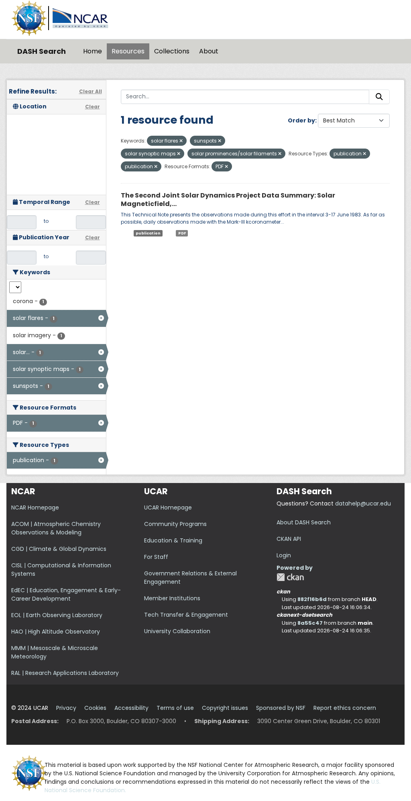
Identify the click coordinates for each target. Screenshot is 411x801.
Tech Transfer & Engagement (186, 615)
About (208, 51)
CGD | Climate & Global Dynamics (58, 549)
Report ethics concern (344, 708)
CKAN (290, 577)
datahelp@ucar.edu (363, 503)
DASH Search (41, 51)
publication (148, 232)
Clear (92, 106)
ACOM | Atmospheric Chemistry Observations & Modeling (56, 528)
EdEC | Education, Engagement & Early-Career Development (66, 594)
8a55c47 (310, 623)
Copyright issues (225, 708)
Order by (301, 120)
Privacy (66, 708)
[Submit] (379, 97)
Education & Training (173, 540)
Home (92, 51)
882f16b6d (312, 599)
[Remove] (181, 141)
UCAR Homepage (168, 507)
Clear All (90, 91)
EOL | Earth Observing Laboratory (56, 615)
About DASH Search (304, 522)
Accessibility (131, 708)
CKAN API (289, 539)
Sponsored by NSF (280, 708)
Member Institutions (172, 598)
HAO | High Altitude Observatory (55, 632)
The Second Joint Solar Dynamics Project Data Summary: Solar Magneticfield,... (228, 199)
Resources (128, 51)
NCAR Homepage (35, 507)
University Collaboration (177, 631)
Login (284, 555)
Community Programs (175, 524)
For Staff (156, 557)
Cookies (95, 708)
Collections (171, 51)
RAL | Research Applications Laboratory (65, 673)
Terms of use (175, 708)
